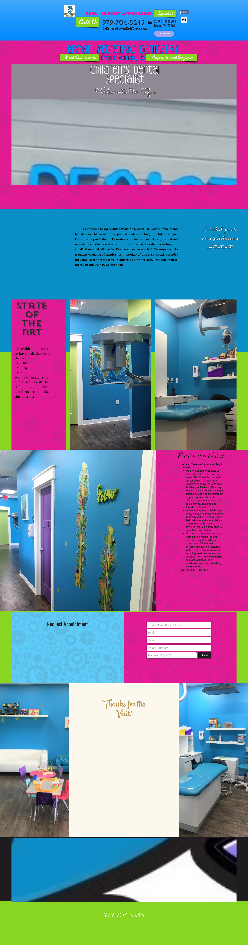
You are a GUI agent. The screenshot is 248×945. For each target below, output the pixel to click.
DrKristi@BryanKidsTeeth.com (124, 28)
